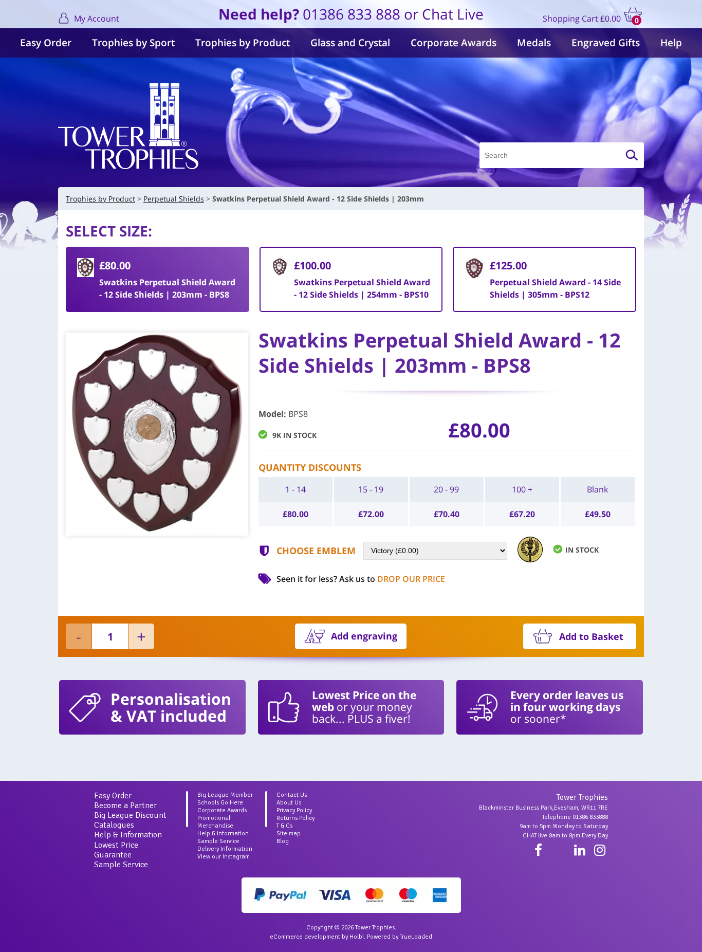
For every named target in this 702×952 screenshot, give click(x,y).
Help (671, 42)
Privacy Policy (294, 810)
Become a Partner (125, 805)
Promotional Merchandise (215, 822)
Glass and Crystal (350, 42)
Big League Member (225, 795)
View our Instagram (223, 857)
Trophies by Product (242, 42)
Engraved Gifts (605, 42)
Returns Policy (295, 818)
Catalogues (114, 825)
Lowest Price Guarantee (116, 850)
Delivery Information (224, 849)
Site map (288, 833)
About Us (288, 803)
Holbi (356, 937)
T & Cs (284, 826)
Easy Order (45, 42)
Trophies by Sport (133, 42)
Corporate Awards (453, 42)
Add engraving (364, 636)
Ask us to (392, 578)
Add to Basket (591, 636)
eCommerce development (305, 937)
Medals (534, 42)
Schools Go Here (220, 803)
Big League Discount (130, 815)
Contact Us (291, 795)
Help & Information (128, 835)
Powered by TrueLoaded (399, 937)
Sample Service (121, 864)
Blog (282, 841)
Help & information (223, 833)
